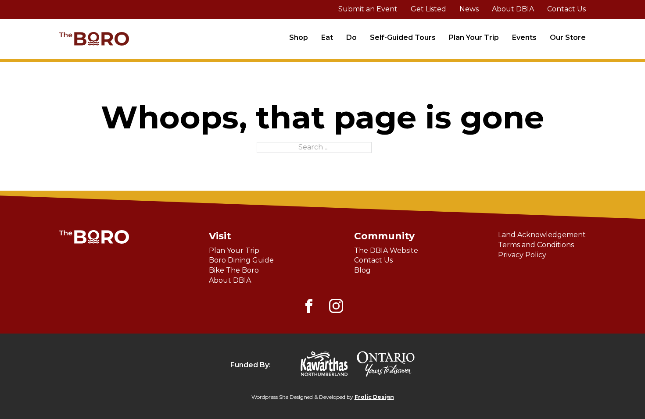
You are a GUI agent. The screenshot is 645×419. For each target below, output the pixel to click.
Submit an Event (368, 9)
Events (524, 37)
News (469, 9)
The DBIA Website (386, 250)
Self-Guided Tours (403, 37)
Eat (327, 37)
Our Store (568, 37)
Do (351, 37)
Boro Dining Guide (241, 260)
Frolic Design (374, 397)
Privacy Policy (522, 255)
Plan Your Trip (474, 37)
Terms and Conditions (536, 245)
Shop (298, 37)
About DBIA (513, 9)
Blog (362, 270)
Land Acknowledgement (542, 235)
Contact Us (566, 9)
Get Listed (428, 9)
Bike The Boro (234, 270)
